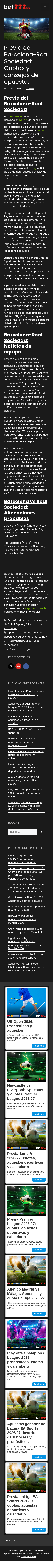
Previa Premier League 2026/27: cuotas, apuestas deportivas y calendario (23, 768)
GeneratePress (28, 1556)
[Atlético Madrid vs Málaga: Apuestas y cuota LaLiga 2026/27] (26, 1271)
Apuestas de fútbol (19, 632)
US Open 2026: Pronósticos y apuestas (20, 1026)
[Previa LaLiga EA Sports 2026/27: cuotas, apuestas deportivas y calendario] (26, 1478)
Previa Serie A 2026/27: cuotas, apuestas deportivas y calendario (26, 755)
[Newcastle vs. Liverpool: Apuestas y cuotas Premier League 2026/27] (26, 1067)
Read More (39, 1046)
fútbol (40, 130)
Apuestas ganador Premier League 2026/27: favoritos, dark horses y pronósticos (26, 707)
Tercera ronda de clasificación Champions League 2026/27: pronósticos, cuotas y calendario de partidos (26, 873)
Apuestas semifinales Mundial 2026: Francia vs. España (25, 956)
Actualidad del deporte (21, 620)
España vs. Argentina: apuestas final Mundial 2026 (26, 908)
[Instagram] (11, 666)
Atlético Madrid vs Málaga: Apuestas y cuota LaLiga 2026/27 (23, 780)
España (20, 624)
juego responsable (35, 608)
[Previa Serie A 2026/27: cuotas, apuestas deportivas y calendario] (26, 1135)
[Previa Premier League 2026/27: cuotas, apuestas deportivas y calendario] (26, 1201)
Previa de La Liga (20, 649)
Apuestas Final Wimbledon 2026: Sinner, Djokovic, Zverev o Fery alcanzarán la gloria (26, 967)
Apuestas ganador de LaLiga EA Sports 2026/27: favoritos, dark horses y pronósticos (25, 806)
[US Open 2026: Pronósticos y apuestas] (26, 1003)
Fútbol (34, 636)
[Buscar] (41, 832)
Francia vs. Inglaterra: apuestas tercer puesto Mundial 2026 (22, 919)
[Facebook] (26, 666)
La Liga (23, 120)
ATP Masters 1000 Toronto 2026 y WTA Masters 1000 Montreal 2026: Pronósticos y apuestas (26, 888)
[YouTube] (18, 666)
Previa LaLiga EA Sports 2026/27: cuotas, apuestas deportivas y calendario (23, 859)
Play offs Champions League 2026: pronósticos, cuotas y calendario (25, 793)
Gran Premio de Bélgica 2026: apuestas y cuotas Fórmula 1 (25, 930)
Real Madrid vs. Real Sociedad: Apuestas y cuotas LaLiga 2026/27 (26, 694)
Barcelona (16, 116)
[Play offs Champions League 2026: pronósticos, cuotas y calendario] (26, 1335)
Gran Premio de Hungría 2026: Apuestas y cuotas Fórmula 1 (25, 899)
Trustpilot (9, 1540)
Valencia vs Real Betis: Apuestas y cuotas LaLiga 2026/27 (23, 720)
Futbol (29, 624)
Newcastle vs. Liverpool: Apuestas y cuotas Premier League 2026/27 (24, 742)
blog (33, 168)
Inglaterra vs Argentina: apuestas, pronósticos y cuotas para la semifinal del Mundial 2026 (24, 943)
